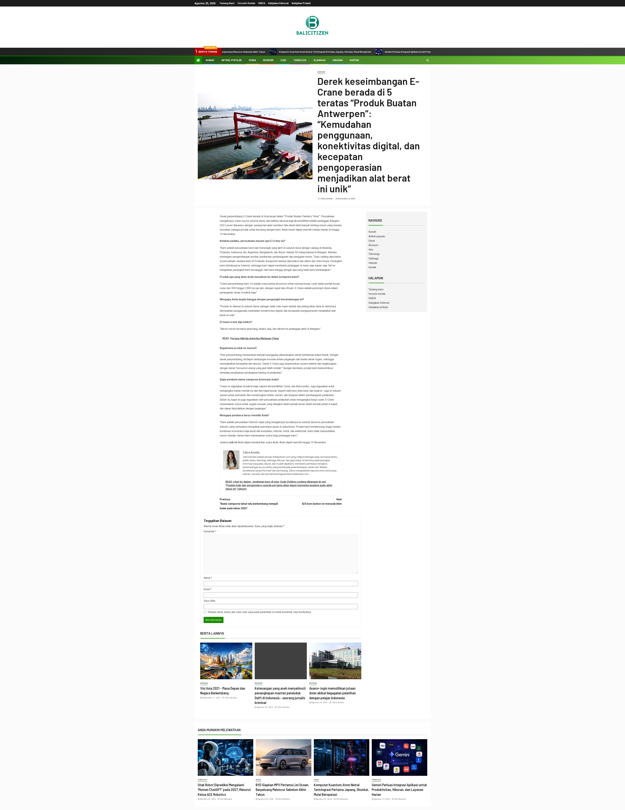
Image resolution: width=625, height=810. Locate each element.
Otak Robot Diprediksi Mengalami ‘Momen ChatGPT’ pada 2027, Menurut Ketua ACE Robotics (224, 789)
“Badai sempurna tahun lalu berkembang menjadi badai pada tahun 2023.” (249, 504)
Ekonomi (268, 60)
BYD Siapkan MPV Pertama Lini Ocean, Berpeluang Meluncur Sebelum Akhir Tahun (282, 789)
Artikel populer (231, 60)
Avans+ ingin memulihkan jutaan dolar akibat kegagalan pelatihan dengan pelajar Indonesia (332, 693)
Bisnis (258, 780)
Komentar (210, 531)
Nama (208, 577)
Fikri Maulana (226, 799)
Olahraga (319, 60)
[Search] (428, 60)
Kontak (354, 60)
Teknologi (299, 60)
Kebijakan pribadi (301, 3)
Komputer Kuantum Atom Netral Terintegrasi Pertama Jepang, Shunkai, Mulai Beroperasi (275, 51)
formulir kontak (246, 3)
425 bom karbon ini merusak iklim (322, 501)
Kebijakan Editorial (278, 3)
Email (208, 589)
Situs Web (209, 600)
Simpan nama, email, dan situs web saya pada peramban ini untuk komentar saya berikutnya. (259, 612)
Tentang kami (227, 3)
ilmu (283, 60)
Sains (316, 780)
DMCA (261, 3)
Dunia (252, 60)
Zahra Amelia (326, 199)
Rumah (210, 60)
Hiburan (338, 60)
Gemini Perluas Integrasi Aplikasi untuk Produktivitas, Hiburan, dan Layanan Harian (377, 51)
